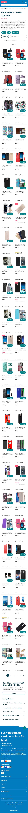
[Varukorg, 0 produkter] (22, 2)
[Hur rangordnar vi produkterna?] (5, 41)
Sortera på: (9, 40)
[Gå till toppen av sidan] (24, 728)
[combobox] (14, 5)
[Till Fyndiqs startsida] (4, 2)
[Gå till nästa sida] (23, 675)
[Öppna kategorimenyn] (25, 2)
